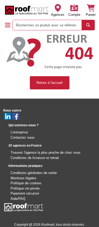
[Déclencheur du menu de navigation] (7, 25)
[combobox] (45, 25)
